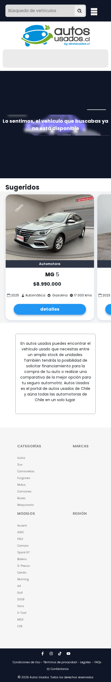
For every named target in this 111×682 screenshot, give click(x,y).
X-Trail (21, 613)
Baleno (22, 559)
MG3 (20, 620)
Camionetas (25, 471)
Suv (20, 465)
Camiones (24, 491)
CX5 (20, 626)
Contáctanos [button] (60, 669)
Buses (21, 498)
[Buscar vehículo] (80, 11)
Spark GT (23, 552)
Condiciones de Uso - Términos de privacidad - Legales (52, 662)
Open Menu (94, 11)
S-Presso (23, 566)
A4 (19, 586)
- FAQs (96, 662)
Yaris (20, 606)
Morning (23, 579)
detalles (49, 309)
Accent (22, 526)
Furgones (23, 478)
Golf (20, 593)
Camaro (23, 546)
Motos (21, 485)
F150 (20, 539)
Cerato (21, 573)
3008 (21, 599)
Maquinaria (25, 505)
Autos (21, 458)
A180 (20, 532)
